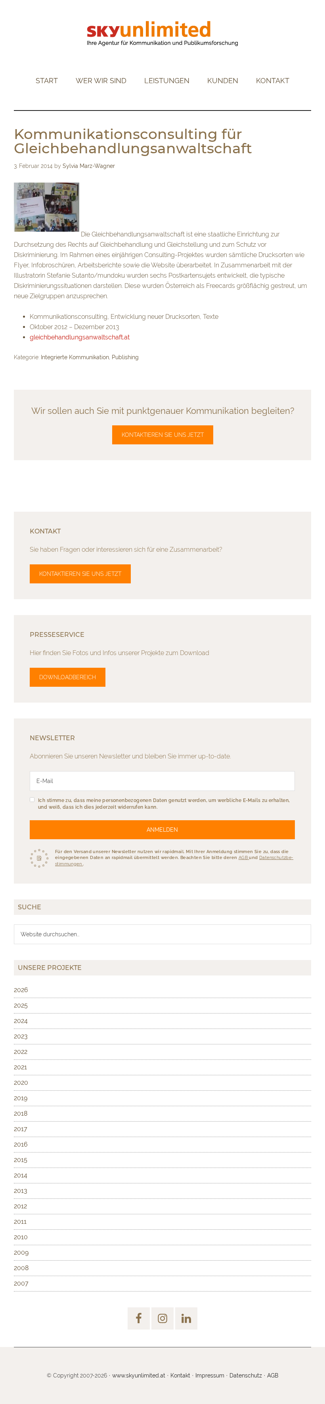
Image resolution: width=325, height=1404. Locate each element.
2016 (21, 1144)
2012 (20, 1206)
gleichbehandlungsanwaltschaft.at (80, 337)
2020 (21, 1082)
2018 (20, 1113)
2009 (21, 1252)
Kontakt (180, 1375)
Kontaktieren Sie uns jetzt (163, 435)
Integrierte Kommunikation (75, 357)
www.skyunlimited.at (138, 1375)
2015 (20, 1160)
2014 (20, 1175)
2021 (20, 1067)
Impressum (209, 1375)
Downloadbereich (67, 677)
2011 (20, 1221)
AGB (244, 857)
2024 (21, 1021)
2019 (20, 1098)
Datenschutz (245, 1375)
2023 (21, 1036)
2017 (20, 1129)
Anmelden (162, 830)
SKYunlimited (162, 33)
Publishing (125, 357)
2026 (21, 990)
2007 (21, 1283)
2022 (20, 1051)
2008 (21, 1268)
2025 (21, 1005)
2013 (20, 1190)
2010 (21, 1237)
